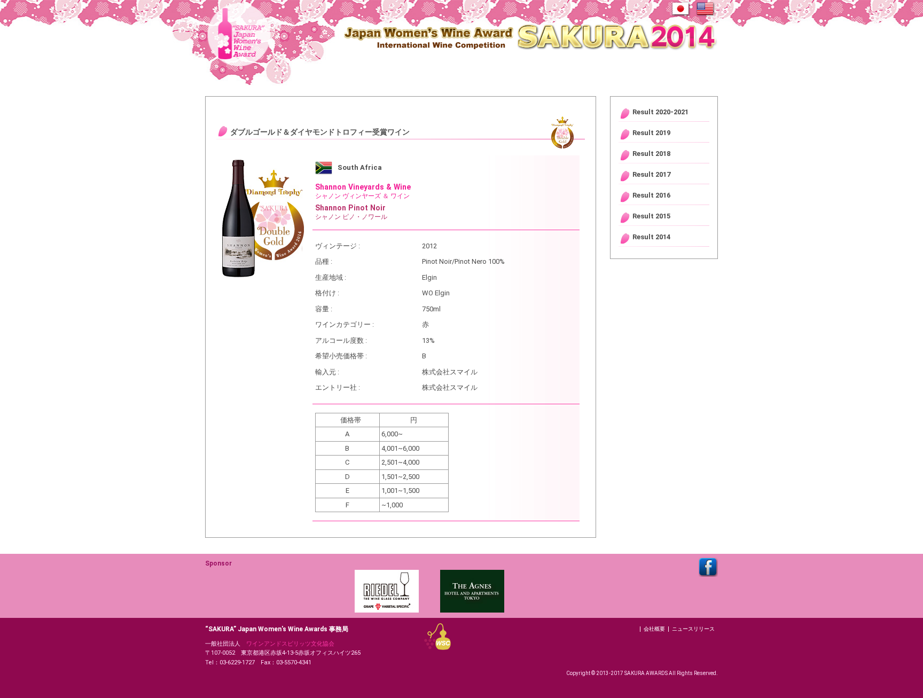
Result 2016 (651, 195)
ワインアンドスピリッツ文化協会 (290, 643)
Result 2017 (651, 174)
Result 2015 (651, 216)
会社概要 (654, 629)
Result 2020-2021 (660, 112)
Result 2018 (651, 154)
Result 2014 (651, 237)
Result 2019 (651, 133)
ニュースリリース (693, 629)
